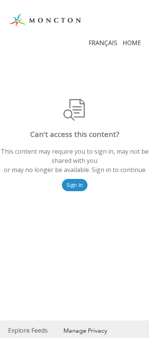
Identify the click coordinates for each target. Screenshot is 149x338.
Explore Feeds (28, 330)
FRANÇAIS (103, 43)
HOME (132, 43)
